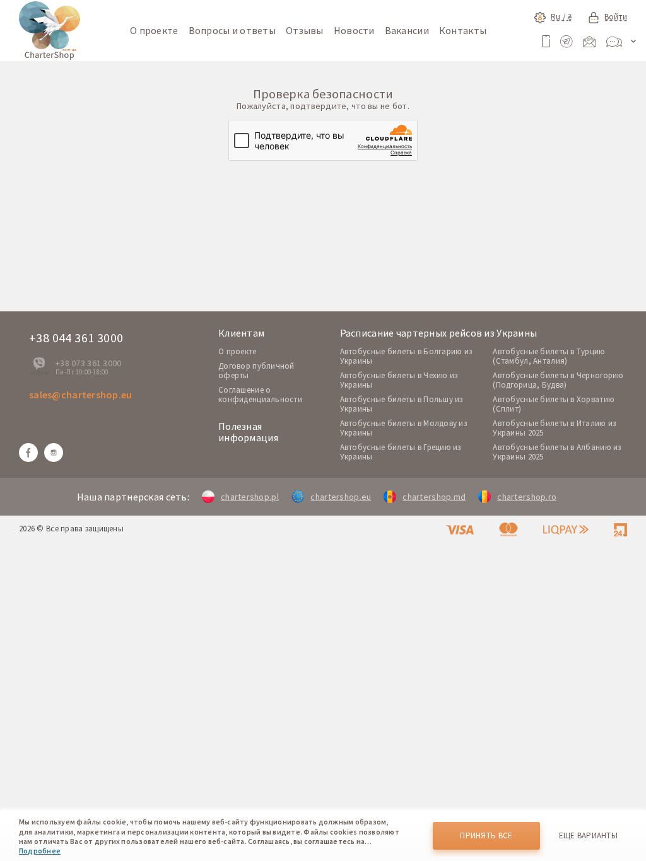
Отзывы (305, 30)
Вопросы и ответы (232, 30)
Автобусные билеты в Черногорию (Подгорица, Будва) (558, 380)
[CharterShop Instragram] (53, 452)
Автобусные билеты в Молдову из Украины (403, 428)
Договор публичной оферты (256, 371)
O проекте (237, 351)
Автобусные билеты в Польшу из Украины (401, 404)
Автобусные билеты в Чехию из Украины (399, 380)
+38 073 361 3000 (88, 363)
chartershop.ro (526, 496)
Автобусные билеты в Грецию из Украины (400, 452)
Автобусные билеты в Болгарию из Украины (406, 356)
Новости (354, 30)
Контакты (462, 30)
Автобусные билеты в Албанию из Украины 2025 (557, 452)
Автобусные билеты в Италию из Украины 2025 (554, 428)
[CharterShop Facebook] (28, 452)
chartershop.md (434, 496)
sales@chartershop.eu (80, 394)
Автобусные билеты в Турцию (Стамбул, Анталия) (549, 356)
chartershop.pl (250, 496)
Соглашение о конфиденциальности (260, 394)
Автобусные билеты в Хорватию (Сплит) (553, 404)
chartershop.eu (340, 496)
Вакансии (407, 30)
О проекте (154, 30)
